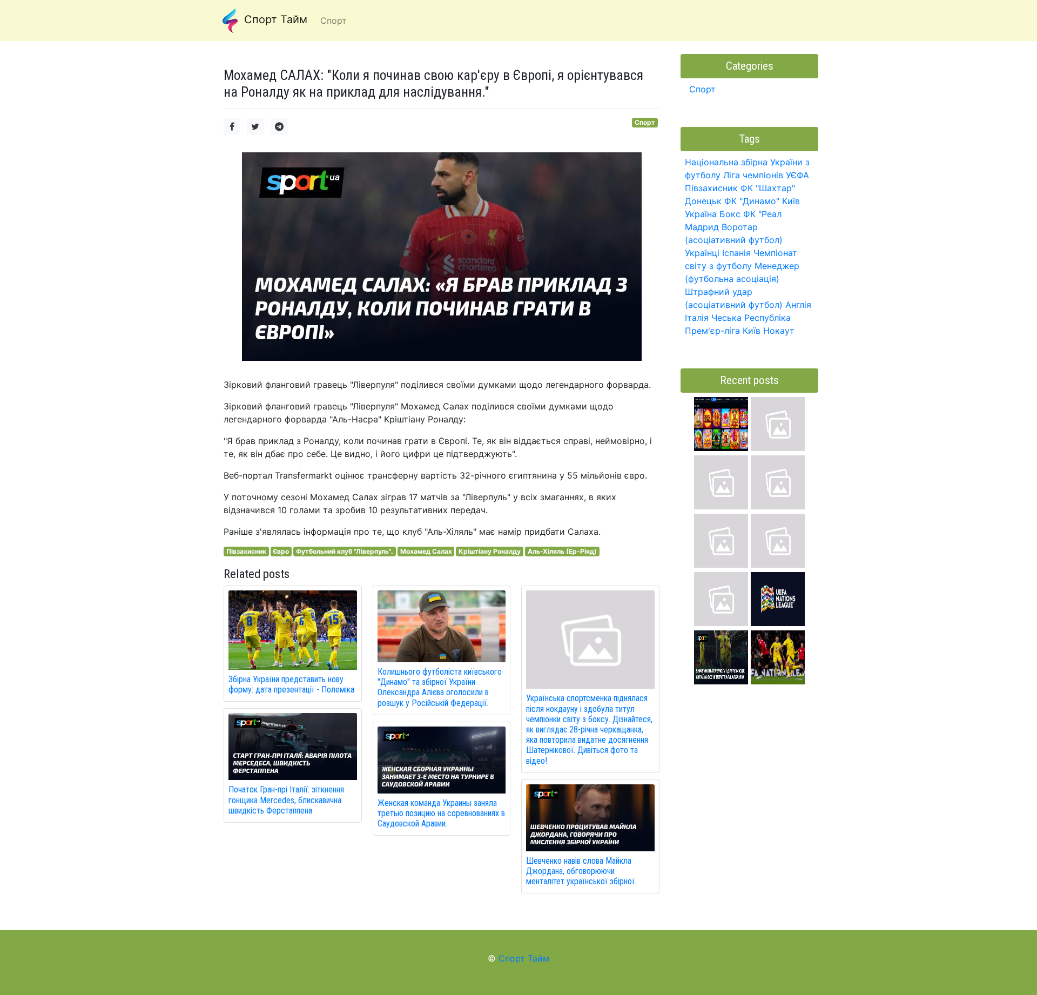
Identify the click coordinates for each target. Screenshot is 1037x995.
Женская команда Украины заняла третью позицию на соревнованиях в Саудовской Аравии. (441, 813)
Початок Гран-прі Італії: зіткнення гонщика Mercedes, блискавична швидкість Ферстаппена (286, 799)
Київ (751, 330)
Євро (281, 551)
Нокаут (778, 330)
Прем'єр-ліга (712, 330)
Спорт (645, 122)
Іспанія (736, 252)
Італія (697, 317)
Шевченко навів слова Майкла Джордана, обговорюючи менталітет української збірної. (581, 871)
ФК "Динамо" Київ (762, 201)
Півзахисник (246, 551)
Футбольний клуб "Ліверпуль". (344, 551)
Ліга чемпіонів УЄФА (766, 175)
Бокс (729, 214)
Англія (798, 304)
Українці (702, 252)
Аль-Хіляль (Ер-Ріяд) (562, 551)
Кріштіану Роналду (490, 551)
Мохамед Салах (426, 551)
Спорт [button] (333, 20)
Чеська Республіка (751, 317)
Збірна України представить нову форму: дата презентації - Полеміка (291, 684)
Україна (701, 214)
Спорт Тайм (274, 19)
